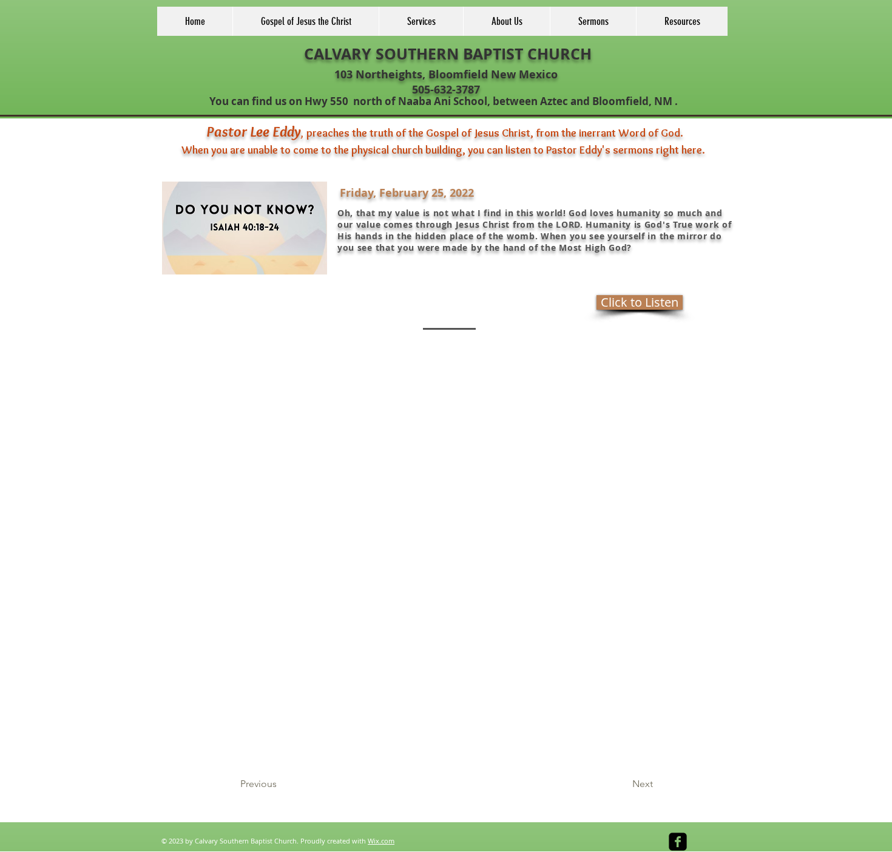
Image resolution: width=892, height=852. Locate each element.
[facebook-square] (678, 842)
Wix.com (381, 840)
